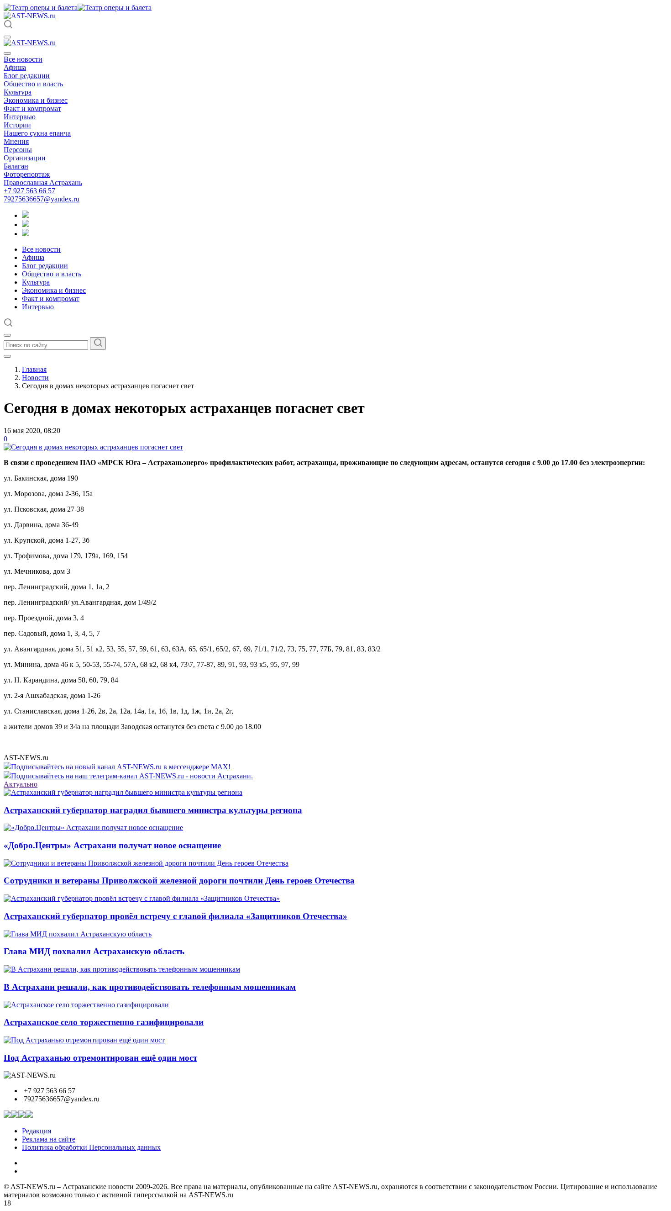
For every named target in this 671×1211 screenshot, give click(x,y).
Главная (34, 369)
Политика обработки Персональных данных (91, 1147)
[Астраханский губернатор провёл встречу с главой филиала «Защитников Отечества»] (142, 898)
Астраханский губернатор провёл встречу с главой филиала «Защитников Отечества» (175, 916)
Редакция (36, 1131)
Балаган (16, 166)
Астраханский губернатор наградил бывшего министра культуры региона (153, 810)
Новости (35, 377)
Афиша (15, 67)
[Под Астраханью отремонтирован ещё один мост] (84, 1040)
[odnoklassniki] (25, 224)
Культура (17, 92)
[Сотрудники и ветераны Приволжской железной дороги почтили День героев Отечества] (146, 863)
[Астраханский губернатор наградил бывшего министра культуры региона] (123, 792)
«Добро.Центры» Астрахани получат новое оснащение (112, 845)
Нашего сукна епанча (37, 133)
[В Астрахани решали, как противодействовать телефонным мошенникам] (122, 969)
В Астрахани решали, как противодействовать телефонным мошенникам (150, 987)
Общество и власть (33, 84)
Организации (25, 158)
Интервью (20, 117)
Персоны (18, 149)
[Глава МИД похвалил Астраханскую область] (78, 934)
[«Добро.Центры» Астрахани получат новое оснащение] (93, 827)
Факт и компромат (32, 108)
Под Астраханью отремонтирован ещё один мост (100, 1058)
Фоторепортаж (27, 174)
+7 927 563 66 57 (29, 191)
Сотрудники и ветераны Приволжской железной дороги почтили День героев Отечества (179, 880)
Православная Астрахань (43, 182)
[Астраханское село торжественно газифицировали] (86, 1005)
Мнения (16, 141)
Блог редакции (27, 75)
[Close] (7, 53)
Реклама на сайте (48, 1139)
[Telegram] (25, 215)
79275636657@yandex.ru (41, 199)
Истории (17, 125)
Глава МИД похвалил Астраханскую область (94, 951)
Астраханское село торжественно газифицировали (104, 1022)
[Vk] (25, 234)
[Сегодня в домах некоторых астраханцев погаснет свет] (93, 447)
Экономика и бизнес (36, 100)
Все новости (23, 59)
